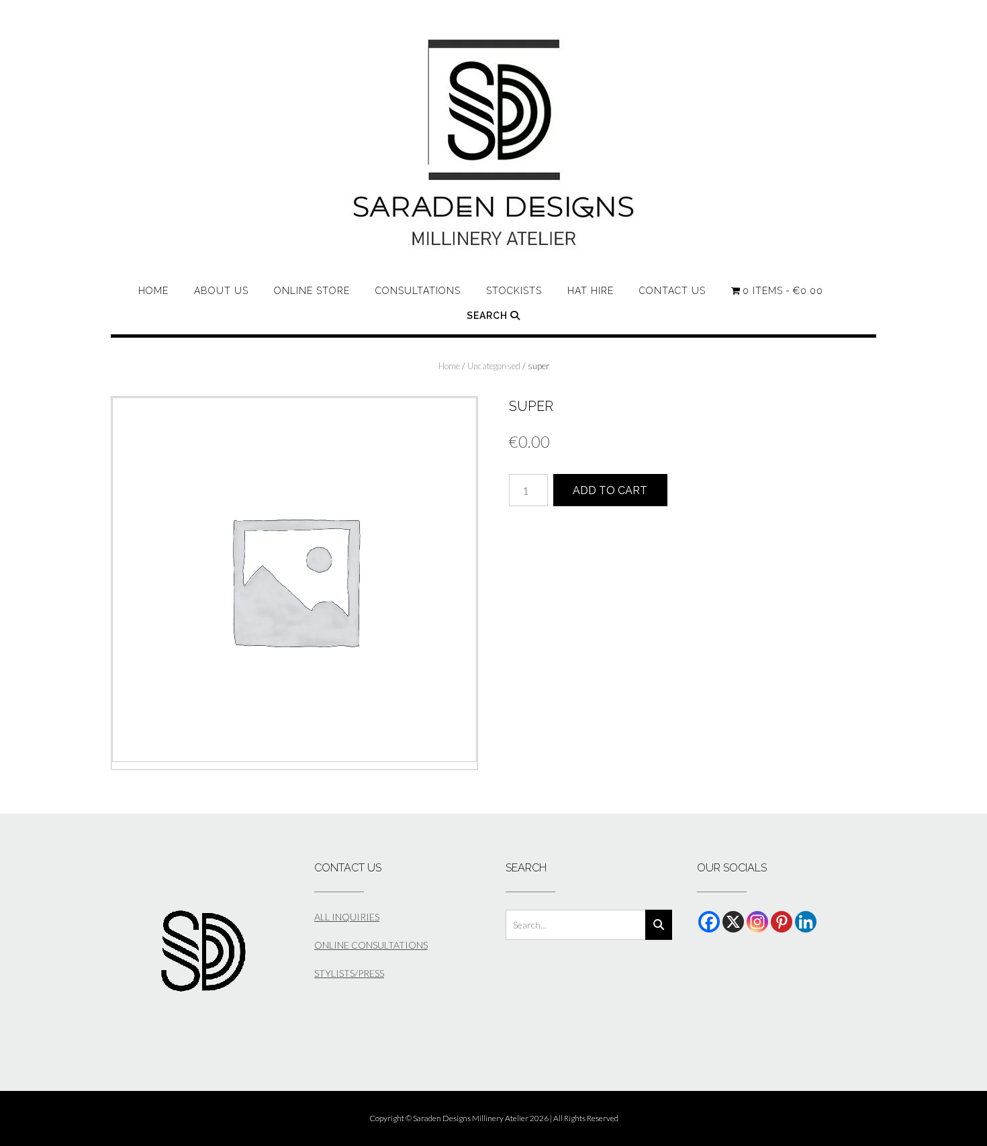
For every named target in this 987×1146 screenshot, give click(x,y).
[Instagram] (757, 922)
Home (153, 290)
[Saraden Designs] (493, 143)
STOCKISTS (514, 290)
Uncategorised (493, 366)
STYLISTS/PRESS (349, 973)
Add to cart (610, 490)
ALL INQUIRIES (346, 916)
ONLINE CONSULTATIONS (371, 945)
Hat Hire (590, 290)
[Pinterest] (781, 922)
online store (312, 290)
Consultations (418, 290)
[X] (733, 922)
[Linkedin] (805, 922)
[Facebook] (709, 922)
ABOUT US (221, 290)
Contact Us (672, 290)
